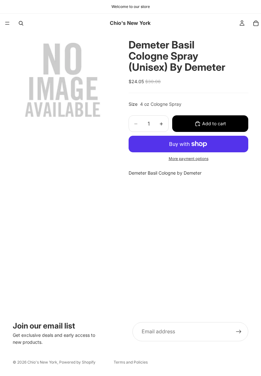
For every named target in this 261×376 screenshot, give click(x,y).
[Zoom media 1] (63, 83)
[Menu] (7, 23)
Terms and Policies (131, 362)
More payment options (188, 158)
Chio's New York (42, 362)
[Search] (21, 23)
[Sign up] (238, 331)
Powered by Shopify (77, 362)
